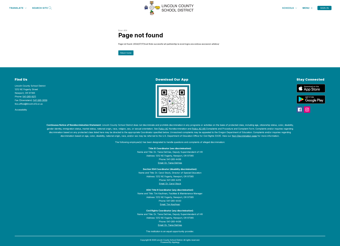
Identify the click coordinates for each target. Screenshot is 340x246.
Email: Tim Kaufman (170, 204)
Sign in (324, 8)
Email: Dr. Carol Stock (170, 183)
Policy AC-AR (199, 128)
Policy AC (163, 128)
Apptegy (176, 242)
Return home (125, 53)
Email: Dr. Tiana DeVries (170, 163)
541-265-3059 (40, 100)
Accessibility (21, 109)
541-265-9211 (29, 96)
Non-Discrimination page (244, 136)
